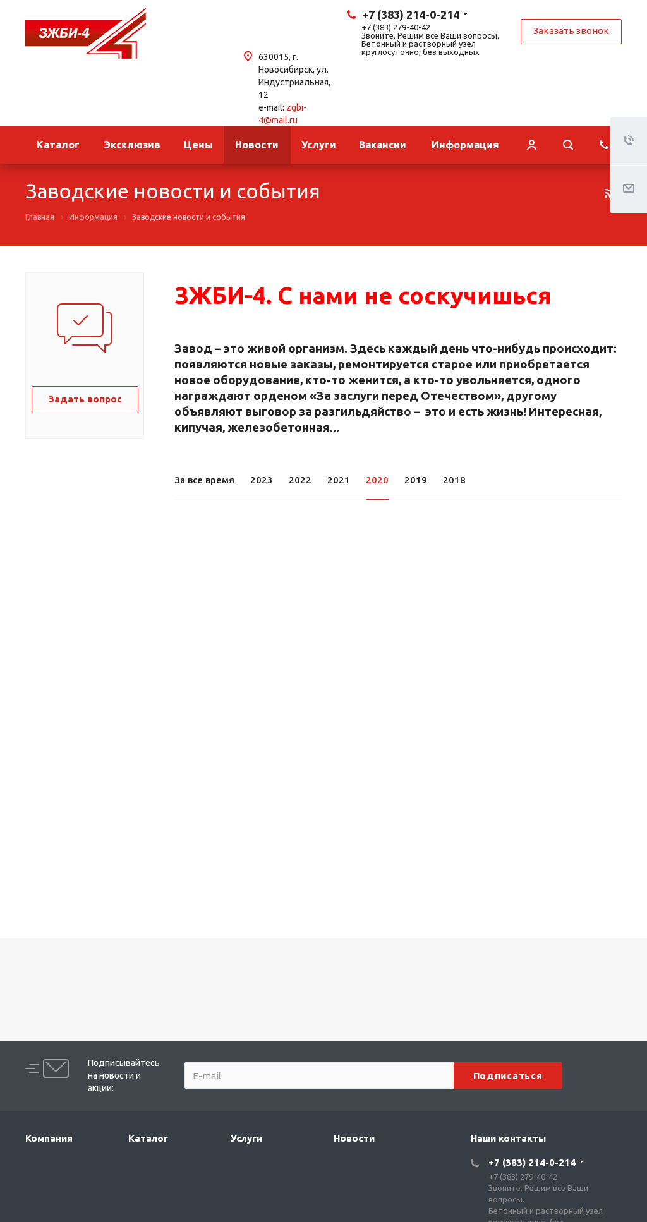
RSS (609, 193)
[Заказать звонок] (604, 145)
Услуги (318, 144)
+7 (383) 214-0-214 (410, 14)
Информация (465, 144)
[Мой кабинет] (531, 145)
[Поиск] (568, 145)
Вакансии (382, 144)
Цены (198, 144)
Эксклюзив (132, 144)
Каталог (58, 144)
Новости (257, 144)
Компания (49, 1138)
